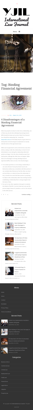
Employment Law (5, 373)
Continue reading (27, 195)
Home (2, 292)
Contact (3, 300)
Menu (15, 31)
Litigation (3, 389)
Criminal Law (4, 369)
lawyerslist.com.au (6, 139)
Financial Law (4, 381)
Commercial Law (5, 366)
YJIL (10, 115)
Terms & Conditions (6, 312)
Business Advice (5, 362)
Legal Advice (4, 385)
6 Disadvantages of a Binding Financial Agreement (13, 122)
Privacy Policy (4, 308)
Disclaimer (4, 304)
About (2, 296)
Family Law (4, 377)
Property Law (4, 393)
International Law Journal (16, 22)
